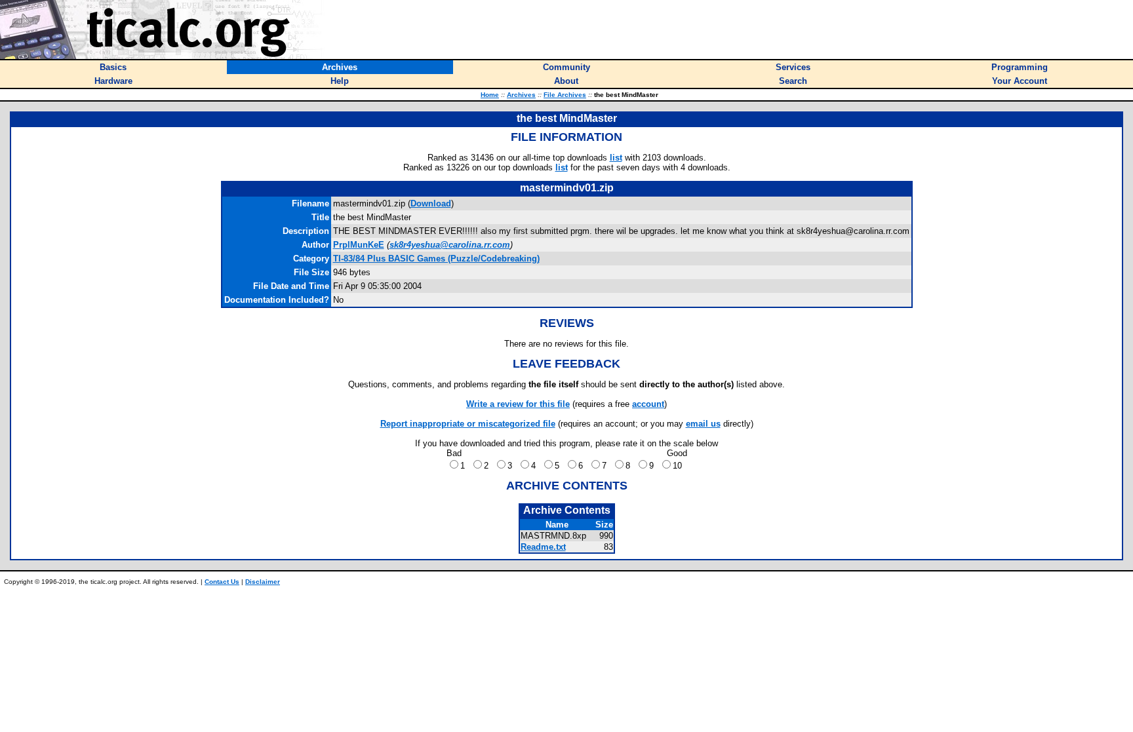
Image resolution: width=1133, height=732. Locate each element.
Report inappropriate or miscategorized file (467, 424)
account (648, 404)
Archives (521, 94)
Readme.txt (543, 547)
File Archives (565, 94)
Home (490, 94)
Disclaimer (262, 581)
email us (703, 424)
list (616, 158)
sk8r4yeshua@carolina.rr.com (449, 245)
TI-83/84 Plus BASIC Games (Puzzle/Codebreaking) (436, 258)
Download (430, 203)
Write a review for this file (518, 404)
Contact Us (222, 581)
